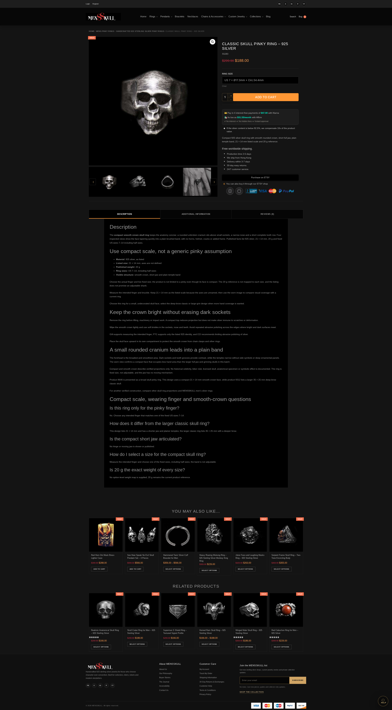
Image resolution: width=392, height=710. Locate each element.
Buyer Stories (164, 677)
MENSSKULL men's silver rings (197, 390)
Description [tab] (124, 214)
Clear (224, 86)
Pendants (165, 16)
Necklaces (192, 16)
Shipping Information (208, 677)
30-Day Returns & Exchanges (212, 682)
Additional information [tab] (196, 214)
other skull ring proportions (164, 390)
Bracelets (179, 16)
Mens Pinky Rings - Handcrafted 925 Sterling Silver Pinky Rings (130, 31)
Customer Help (206, 686)
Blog (268, 16)
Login (88, 4)
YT (304, 4)
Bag (302, 16)
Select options (173, 569)
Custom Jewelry (236, 16)
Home (143, 16)
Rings (152, 16)
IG (292, 4)
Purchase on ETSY (260, 177)
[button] (212, 42)
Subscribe (297, 680)
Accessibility (164, 686)
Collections (255, 16)
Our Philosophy (165, 673)
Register (95, 4)
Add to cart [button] (99, 569)
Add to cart (266, 97)
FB (279, 4)
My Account (204, 669)
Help (383, 703)
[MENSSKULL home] (100, 668)
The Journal (164, 682)
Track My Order (206, 673)
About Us (163, 669)
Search (293, 16)
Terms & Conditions (208, 690)
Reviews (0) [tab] (267, 214)
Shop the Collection (252, 692)
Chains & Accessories (212, 16)
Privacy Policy (205, 694)
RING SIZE (227, 74)
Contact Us (163, 690)
